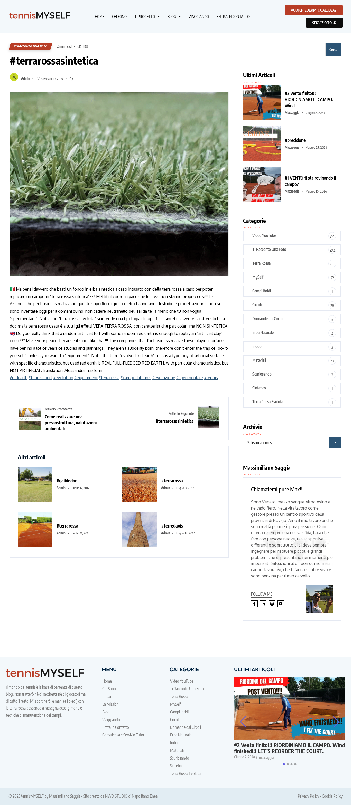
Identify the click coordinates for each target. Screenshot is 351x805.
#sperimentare (189, 377)
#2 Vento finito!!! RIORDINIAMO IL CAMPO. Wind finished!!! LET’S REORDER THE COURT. (289, 748)
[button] (147, 16)
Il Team (107, 696)
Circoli (257, 304)
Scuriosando (262, 374)
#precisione (295, 140)
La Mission (110, 704)
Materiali (259, 360)
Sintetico (259, 387)
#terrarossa (109, 377)
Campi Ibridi (261, 290)
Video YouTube (264, 235)
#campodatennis (136, 377)
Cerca (333, 49)
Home (99, 16)
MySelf (257, 277)
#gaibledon (67, 480)
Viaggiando (199, 16)
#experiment (86, 377)
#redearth (18, 377)
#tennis (211, 377)
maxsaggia (292, 113)
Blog (172, 16)
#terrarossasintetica (54, 60)
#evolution (63, 377)
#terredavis (172, 526)
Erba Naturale (263, 332)
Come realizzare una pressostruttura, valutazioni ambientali (71, 422)
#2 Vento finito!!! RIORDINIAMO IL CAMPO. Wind (309, 99)
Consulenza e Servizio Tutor (123, 734)
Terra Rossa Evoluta (267, 401)
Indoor (257, 346)
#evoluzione (163, 377)
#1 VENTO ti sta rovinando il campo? (310, 181)
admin (25, 78)
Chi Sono (119, 16)
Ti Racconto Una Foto (30, 46)
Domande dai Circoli (267, 318)
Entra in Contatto (233, 16)
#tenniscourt (40, 377)
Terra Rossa (261, 263)
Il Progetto (144, 16)
